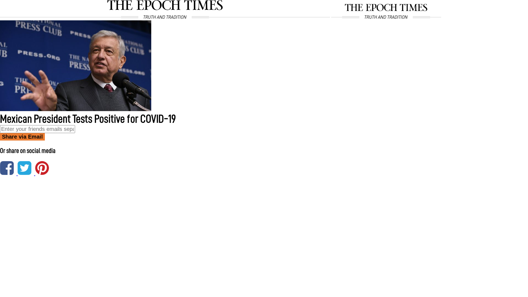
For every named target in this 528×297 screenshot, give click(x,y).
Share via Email (22, 137)
